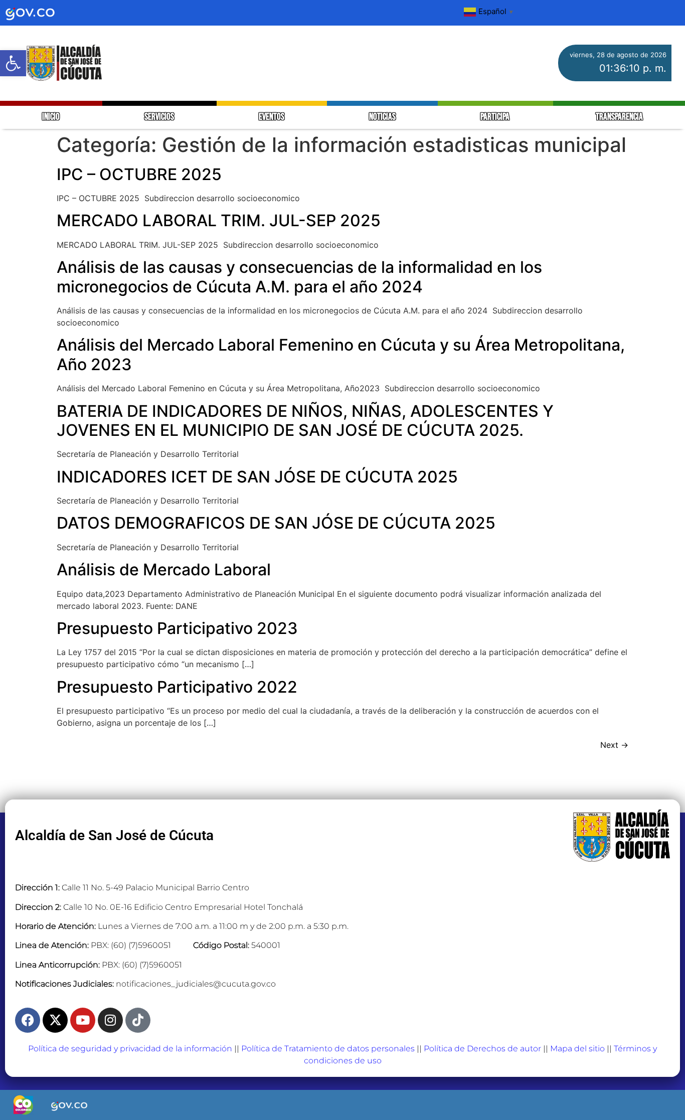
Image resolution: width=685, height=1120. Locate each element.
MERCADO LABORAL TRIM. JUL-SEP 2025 (219, 220)
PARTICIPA (495, 117)
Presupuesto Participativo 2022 (177, 687)
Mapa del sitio (577, 1048)
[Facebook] (27, 1020)
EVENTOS (271, 117)
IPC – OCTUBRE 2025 (139, 174)
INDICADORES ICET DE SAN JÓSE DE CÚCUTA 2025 (257, 477)
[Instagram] (110, 1020)
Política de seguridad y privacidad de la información (130, 1048)
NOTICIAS (382, 117)
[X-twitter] (55, 1020)
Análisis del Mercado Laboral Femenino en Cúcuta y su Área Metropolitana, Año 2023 (341, 354)
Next (614, 745)
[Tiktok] (137, 1020)
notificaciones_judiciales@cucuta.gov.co (196, 984)
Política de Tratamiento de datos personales (328, 1048)
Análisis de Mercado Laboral (164, 569)
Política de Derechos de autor (482, 1048)
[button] (13, 63)
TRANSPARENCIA (619, 117)
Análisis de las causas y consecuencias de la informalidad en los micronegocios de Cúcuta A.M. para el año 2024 (299, 276)
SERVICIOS (159, 117)
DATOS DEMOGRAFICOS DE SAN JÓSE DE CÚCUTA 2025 (276, 523)
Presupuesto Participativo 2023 (177, 628)
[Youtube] (82, 1020)
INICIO (51, 117)
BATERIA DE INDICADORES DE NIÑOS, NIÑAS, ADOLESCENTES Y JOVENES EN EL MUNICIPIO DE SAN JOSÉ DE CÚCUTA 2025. (305, 420)
